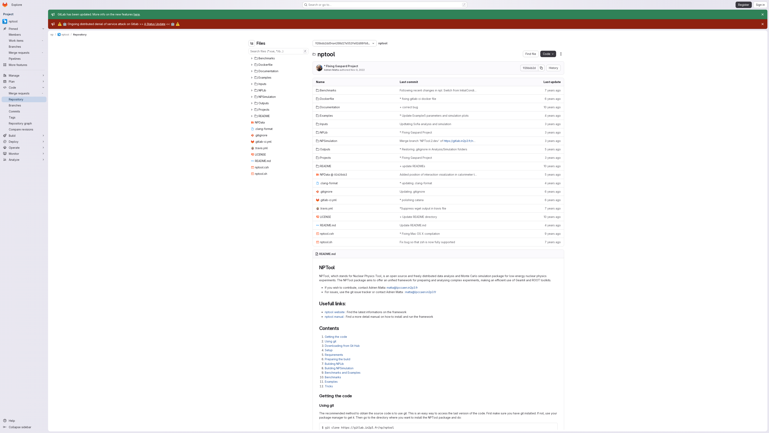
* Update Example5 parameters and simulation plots (434, 115)
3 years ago (553, 124)
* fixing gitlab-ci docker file (418, 98)
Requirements (334, 354)
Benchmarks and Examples (342, 372)
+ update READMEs (412, 166)
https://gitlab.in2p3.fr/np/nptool (464, 141)
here (137, 14)
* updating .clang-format (416, 183)
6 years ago (553, 98)
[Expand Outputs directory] (251, 103)
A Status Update (154, 24)
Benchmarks (333, 377)
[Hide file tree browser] (252, 43)
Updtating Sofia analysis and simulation (425, 124)
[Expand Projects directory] (251, 109)
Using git (330, 341)
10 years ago (552, 107)
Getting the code (336, 336)
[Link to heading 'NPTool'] (337, 267)
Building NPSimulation (339, 368)
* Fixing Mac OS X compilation (420, 233)
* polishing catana (412, 200)
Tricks (329, 386)
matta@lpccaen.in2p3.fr (402, 287)
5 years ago (553, 149)
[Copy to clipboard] (553, 427)
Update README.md (413, 225)
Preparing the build (337, 359)
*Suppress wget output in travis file (423, 208)
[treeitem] (279, 58)
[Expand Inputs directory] (251, 84)
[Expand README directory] (251, 116)
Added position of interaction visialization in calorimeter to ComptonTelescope (438, 174)
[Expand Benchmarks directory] (251, 58)
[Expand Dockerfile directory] (251, 64)
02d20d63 (340, 174)
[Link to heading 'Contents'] (341, 328)
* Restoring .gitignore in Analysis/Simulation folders (433, 149)
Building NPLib (334, 363)
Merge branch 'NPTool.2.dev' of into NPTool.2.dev (438, 141)
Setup (329, 350)
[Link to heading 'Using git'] (336, 405)
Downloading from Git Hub (342, 345)
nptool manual (334, 316)
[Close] (762, 14)
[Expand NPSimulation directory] (251, 96)
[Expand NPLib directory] (251, 90)
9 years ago (553, 233)
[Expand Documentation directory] (251, 71)
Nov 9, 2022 (358, 69)
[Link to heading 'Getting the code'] (354, 395)
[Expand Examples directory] (251, 77)
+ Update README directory (418, 217)
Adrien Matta (331, 69)
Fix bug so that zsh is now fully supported (427, 242)
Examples (331, 381)
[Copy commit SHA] (541, 68)
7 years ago (553, 90)
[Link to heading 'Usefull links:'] (348, 304)
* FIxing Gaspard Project (341, 66)
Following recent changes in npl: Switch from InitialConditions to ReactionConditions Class (438, 90)
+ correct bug (409, 107)
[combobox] (279, 51)
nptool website (335, 312)
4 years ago (553, 115)
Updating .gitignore (412, 191)
